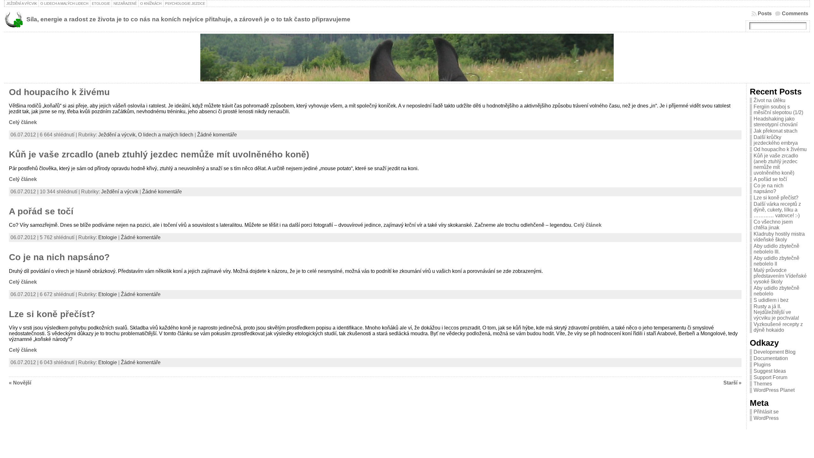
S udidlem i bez (771, 300)
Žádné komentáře (217, 134)
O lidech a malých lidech (165, 134)
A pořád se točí (41, 211)
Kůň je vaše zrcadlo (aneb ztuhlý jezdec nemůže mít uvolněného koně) (159, 154)
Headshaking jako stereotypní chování (775, 121)
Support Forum (770, 377)
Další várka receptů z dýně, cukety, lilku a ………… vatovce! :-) (777, 209)
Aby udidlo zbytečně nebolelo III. (776, 248)
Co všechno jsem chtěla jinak (773, 224)
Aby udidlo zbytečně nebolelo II (776, 261)
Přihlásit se (766, 411)
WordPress (766, 418)
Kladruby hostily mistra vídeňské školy (779, 236)
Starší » (732, 382)
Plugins (762, 364)
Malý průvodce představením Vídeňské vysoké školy (780, 275)
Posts (765, 13)
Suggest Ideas (770, 371)
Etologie (107, 237)
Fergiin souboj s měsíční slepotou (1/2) (778, 109)
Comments (795, 13)
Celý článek (23, 122)
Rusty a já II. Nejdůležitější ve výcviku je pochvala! (776, 312)
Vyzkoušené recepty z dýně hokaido (778, 327)
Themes (763, 383)
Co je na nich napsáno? (59, 257)
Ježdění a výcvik (119, 191)
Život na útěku (769, 100)
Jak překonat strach (775, 131)
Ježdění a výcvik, (118, 134)
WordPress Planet (774, 390)
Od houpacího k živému (59, 92)
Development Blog (775, 352)
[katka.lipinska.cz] (407, 57)
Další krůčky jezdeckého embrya (776, 140)
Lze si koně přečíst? (52, 314)
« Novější (20, 382)
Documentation (771, 358)
